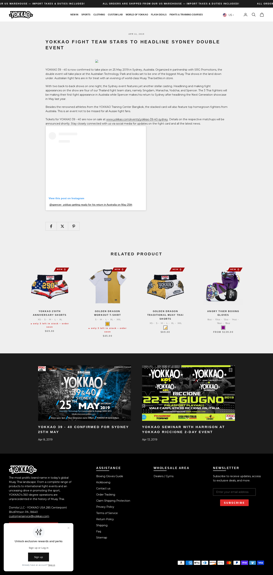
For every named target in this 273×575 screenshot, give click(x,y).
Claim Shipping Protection (113, 500)
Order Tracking (105, 494)
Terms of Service (107, 513)
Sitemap (101, 537)
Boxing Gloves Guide (109, 476)
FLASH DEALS (159, 14)
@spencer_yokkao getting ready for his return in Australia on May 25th (90, 204)
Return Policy (105, 519)
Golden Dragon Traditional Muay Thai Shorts (165, 315)
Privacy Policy (105, 506)
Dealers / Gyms (163, 476)
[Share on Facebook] (51, 226)
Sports (85, 14)
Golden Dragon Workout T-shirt (107, 313)
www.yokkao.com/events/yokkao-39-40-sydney (137, 119)
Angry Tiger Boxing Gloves (223, 313)
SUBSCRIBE (234, 502)
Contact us (103, 488)
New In (74, 14)
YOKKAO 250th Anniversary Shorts (49, 313)
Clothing (99, 14)
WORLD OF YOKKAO (137, 14)
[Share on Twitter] (62, 226)
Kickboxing (103, 482)
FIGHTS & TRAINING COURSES (186, 14)
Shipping (102, 525)
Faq (98, 531)
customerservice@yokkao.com (29, 516)
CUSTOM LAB (115, 14)
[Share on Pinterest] (73, 226)
